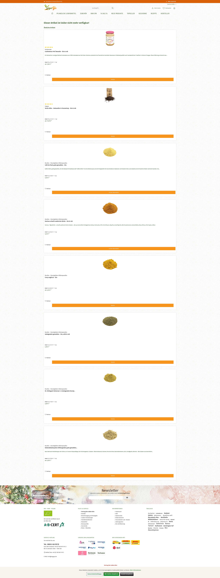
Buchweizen (151, 513)
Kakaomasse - (158, 515)
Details (113, 79)
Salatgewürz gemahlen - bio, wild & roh (57, 334)
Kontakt (83, 513)
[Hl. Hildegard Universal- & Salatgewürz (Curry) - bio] (110, 378)
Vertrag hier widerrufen (110, 565)
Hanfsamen (159, 526)
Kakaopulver (151, 523)
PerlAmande (48, 49)
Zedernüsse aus (155, 521)
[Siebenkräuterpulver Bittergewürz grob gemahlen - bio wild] (110, 434)
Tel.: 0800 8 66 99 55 (51, 544)
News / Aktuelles (86, 528)
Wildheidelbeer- (153, 519)
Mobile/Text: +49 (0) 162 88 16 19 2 (54, 552)
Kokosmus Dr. (164, 521)
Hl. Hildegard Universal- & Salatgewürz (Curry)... (60, 391)
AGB (116, 513)
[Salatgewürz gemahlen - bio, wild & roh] (110, 321)
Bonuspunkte (85, 524)
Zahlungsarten (119, 522)
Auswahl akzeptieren (127, 574)
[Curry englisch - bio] (110, 264)
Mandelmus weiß (167, 515)
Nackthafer (164, 517)
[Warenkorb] (174, 8)
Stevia (171, 521)
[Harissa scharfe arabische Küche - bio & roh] (110, 208)
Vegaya (47, 106)
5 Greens (161, 528)
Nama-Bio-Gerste (165, 519)
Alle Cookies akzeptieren (111, 574)
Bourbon (150, 528)
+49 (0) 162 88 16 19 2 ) (60, 546)
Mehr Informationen (135, 570)
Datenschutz (118, 515)
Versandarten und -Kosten (122, 520)
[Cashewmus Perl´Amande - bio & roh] (110, 38)
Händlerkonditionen (86, 520)
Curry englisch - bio (51, 277)
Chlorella (155, 528)
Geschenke (84, 526)
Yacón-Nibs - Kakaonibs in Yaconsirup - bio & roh (60, 108)
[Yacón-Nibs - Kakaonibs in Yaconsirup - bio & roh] (110, 95)
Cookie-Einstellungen (87, 517)
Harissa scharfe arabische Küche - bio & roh (59, 221)
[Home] (52, 13)
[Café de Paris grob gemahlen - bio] (110, 152)
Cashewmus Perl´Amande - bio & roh (56, 51)
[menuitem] (171, 4)
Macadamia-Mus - (154, 517)
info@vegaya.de (52, 556)
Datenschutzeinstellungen (94, 574)
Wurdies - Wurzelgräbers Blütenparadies (56, 163)
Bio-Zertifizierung (120, 524)
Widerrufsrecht (119, 517)
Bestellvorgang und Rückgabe (89, 515)
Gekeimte (160, 523)
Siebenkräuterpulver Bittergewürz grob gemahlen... (61, 448)
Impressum (118, 511)
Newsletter (84, 522)
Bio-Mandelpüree (158, 529)
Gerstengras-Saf (168, 526)
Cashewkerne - (159, 513)
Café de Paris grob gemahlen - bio (55, 165)
